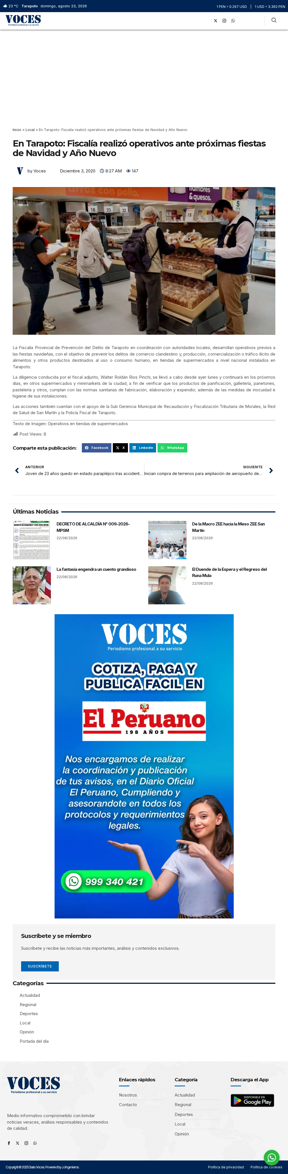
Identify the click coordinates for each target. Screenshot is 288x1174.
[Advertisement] (144, 71)
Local (30, 130)
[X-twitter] (215, 21)
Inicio (17, 130)
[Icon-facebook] (9, 1143)
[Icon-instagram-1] (224, 21)
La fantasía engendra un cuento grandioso (96, 569)
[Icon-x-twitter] (17, 1143)
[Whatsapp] (35, 1143)
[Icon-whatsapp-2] (233, 21)
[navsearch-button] (273, 21)
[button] (199, 20)
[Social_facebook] (207, 21)
